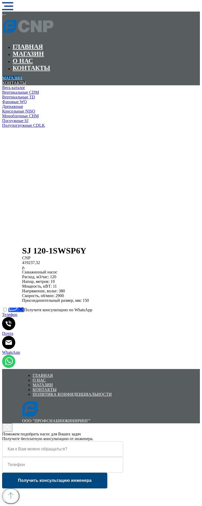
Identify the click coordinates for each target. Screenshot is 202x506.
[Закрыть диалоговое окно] (7, 427)
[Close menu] (4, 15)
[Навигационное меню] (7, 6)
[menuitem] (81, 87)
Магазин (28, 53)
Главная (28, 46)
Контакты (31, 68)
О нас (23, 60)
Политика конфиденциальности (72, 394)
